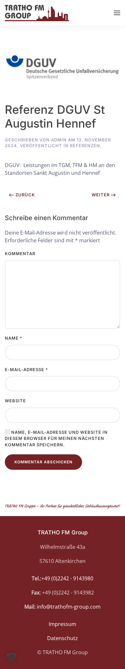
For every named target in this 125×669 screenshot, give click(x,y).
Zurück (25, 194)
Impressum (62, 624)
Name (13, 338)
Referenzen (85, 145)
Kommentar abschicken (43, 461)
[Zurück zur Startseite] (37, 13)
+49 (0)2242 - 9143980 (67, 578)
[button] (117, 13)
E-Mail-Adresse (26, 369)
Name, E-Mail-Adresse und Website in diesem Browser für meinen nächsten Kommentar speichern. (56, 438)
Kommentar (20, 253)
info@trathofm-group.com (69, 606)
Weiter (101, 194)
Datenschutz (62, 638)
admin (59, 139)
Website (15, 400)
